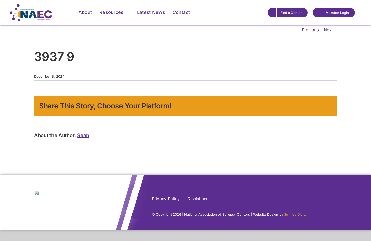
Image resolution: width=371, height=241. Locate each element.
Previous (310, 29)
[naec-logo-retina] (65, 192)
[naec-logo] (31, 5)
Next (328, 29)
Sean (83, 135)
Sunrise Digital (295, 214)
